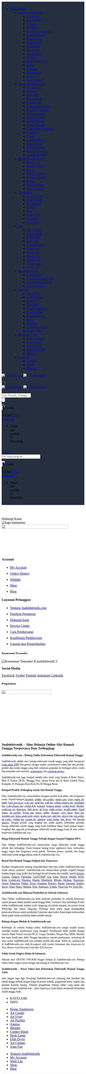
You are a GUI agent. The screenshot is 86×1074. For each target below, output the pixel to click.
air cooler (6, 819)
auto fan (56, 816)
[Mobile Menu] (3, 383)
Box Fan (32, 241)
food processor (15, 802)
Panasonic (15, 883)
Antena (31, 24)
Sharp (19, 886)
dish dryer (33, 809)
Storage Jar (34, 102)
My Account (18, 567)
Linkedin (57, 675)
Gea (49, 876)
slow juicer (67, 812)
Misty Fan (33, 256)
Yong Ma (77, 886)
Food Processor (37, 151)
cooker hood (68, 806)
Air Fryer (33, 16)
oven (70, 799)
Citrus (31, 136)
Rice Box (33, 95)
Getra (55, 876)
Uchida (53, 886)
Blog (13, 591)
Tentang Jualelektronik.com (28, 608)
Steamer (32, 218)
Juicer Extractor (37, 61)
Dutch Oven (35, 196)
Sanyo (5, 886)
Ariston (32, 361)
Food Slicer (34, 312)
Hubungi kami (19, 620)
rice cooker (48, 799)
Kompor (32, 69)
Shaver (31, 353)
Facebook (8, 675)
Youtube (31, 675)
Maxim (35, 880)
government (36, 771)
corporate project (56, 771)
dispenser (21, 809)
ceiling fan (18, 819)
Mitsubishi (46, 880)
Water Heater (35, 113)
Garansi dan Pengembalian (27, 644)
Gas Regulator (36, 155)
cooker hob (30, 806)
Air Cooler (34, 230)
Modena (67, 880)
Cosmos (6, 876)
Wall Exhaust (35, 286)
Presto (31, 181)
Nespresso (78, 880)
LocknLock (14, 880)
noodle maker (70, 809)
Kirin (4, 880)
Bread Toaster (36, 125)
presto (38, 812)
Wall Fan (33, 267)
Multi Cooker (35, 173)
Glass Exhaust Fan (39, 282)
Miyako (32, 368)
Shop (13, 585)
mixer (36, 816)
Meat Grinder (35, 166)
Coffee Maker (36, 140)
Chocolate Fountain (40, 128)
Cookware (25, 192)
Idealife (72, 876)
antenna (41, 819)
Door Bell (33, 50)
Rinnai (61, 883)
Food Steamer (36, 147)
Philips (24, 883)
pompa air (30, 819)
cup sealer (79, 816)
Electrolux (26, 876)
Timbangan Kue (37, 327)
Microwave (34, 72)
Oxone (5, 883)
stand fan (38, 802)
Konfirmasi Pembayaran (26, 638)
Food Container (37, 308)
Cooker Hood (36, 35)
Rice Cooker (35, 185)
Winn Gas (63, 886)
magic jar (79, 799)
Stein (34, 886)
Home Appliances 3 (31, 158)
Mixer (31, 170)
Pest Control (35, 80)
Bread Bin (33, 293)
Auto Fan (33, 237)
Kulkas (31, 91)
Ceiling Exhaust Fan (40, 278)
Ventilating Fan (28, 271)
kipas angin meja (24, 816)
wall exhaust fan (14, 806)
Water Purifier (36, 117)
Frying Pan (34, 203)
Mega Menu (18, 9)
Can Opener (35, 297)
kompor (28, 799)
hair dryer (66, 819)
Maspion (26, 880)
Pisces (33, 883)
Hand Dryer (35, 54)
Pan (29, 211)
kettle (4, 802)
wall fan (49, 802)
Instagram (43, 675)
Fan (20, 226)
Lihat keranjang (10, 417)
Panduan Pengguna (22, 614)
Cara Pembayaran (21, 632)
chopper (55, 812)
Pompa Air (34, 87)
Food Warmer (36, 316)
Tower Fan (34, 263)
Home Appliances (30, 12)
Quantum (42, 883)
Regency (52, 883)
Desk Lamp (34, 39)
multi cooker (55, 809)
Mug (30, 319)
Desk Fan (33, 248)
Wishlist (15, 579)
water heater (53, 819)
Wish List (16, 1061)
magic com (61, 799)
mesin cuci (45, 816)
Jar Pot (31, 57)
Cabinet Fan (35, 275)
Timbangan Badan (39, 106)
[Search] (3, 400)
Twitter (20, 675)
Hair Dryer (34, 342)
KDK (30, 364)
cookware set (8, 809)
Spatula (32, 323)
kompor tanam (53, 806)
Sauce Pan (33, 215)
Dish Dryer (34, 42)
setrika (38, 799)
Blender (32, 27)
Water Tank (34, 331)
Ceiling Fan (34, 245)
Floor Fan (33, 252)
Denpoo (15, 876)
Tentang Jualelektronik (25, 1053)
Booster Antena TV (40, 31)
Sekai (12, 886)
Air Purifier (34, 20)
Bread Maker (35, 121)
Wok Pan (33, 222)
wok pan (28, 802)
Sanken (80, 883)
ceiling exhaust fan (63, 802)
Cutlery (32, 301)
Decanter (33, 304)
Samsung (70, 883)
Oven (30, 76)
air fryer (43, 809)
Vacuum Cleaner (38, 110)
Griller (31, 207)
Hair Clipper (35, 338)
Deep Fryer (34, 143)
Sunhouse (43, 886)
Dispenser (33, 46)
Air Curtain (34, 233)
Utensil (23, 289)
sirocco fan (67, 816)
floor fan (79, 812)
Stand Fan (33, 260)
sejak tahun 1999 (10, 764)
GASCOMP (39, 876)
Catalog (23, 357)
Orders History (20, 573)
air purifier (15, 812)
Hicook (63, 876)
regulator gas (8, 816)
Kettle (31, 65)
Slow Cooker (35, 188)
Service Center (19, 626)
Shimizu (27, 886)
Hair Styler (34, 346)
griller (46, 812)
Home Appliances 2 (31, 84)
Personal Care (27, 334)
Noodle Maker (36, 177)
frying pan (28, 812)
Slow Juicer (34, 98)
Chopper (32, 132)
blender (80, 806)
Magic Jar (33, 162)
